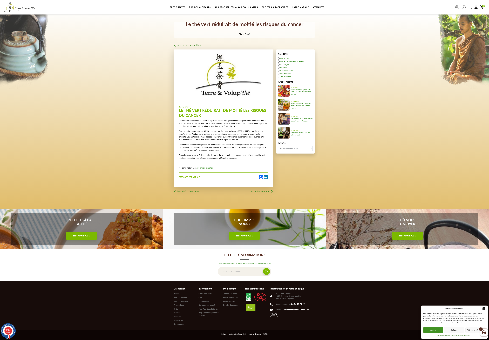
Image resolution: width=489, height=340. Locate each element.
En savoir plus (81, 235)
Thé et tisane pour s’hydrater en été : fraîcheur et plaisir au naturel (301, 106)
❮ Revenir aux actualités (187, 45)
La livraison (204, 301)
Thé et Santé (285, 76)
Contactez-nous (205, 293)
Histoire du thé (286, 70)
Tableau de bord (230, 293)
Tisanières (178, 320)
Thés (176, 309)
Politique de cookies (443, 336)
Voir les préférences (475, 330)
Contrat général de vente (252, 334)
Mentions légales (234, 334)
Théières (177, 316)
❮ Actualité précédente (186, 191)
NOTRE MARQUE (300, 7)
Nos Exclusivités (181, 301)
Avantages (284, 64)
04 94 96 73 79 (298, 304)
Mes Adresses (229, 301)
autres (176, 293)
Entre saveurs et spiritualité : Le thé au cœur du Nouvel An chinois (301, 92)
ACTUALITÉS (318, 7)
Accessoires (179, 324)
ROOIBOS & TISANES (200, 7)
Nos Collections (180, 297)
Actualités (284, 58)
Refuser (454, 330)
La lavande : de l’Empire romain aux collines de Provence (302, 120)
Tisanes (177, 312)
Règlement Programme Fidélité (209, 314)
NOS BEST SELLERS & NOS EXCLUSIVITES (236, 7)
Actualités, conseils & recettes (292, 61)
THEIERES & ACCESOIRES (275, 7)
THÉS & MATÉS (177, 7)
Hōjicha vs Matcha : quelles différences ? (300, 134)
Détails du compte (231, 305)
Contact (223, 334)
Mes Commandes (230, 297)
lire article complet (205, 168)
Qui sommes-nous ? (207, 305)
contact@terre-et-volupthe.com (296, 309)
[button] (484, 308)
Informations (285, 73)
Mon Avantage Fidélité (208, 309)
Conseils (283, 67)
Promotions (179, 305)
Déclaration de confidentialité (460, 336)
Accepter (433, 330)
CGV (200, 297)
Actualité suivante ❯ (262, 191)
